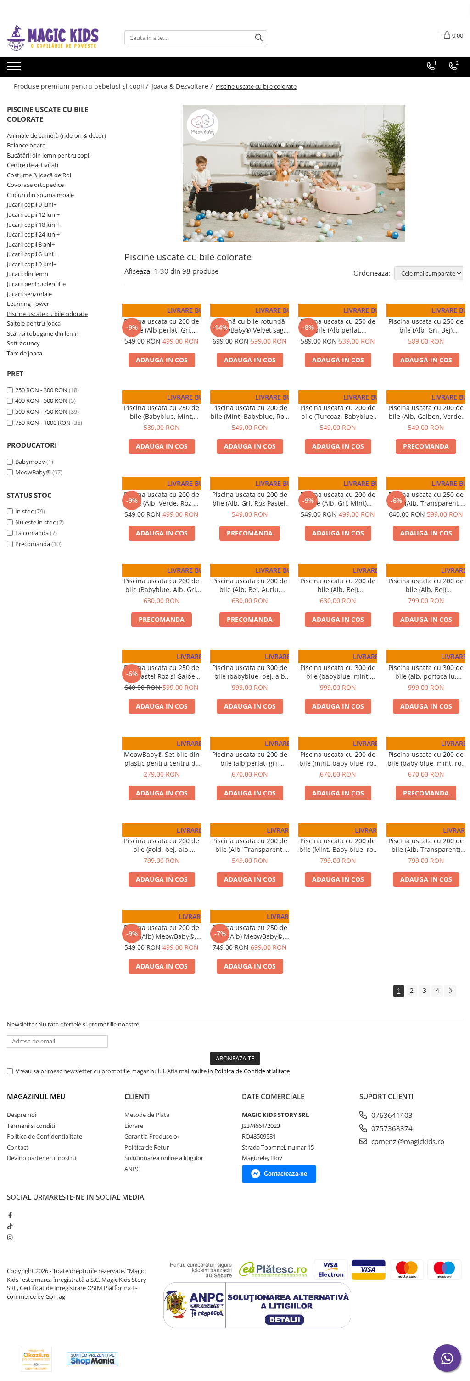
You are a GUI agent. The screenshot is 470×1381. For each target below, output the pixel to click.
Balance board (26, 145)
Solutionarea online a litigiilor (163, 1158)
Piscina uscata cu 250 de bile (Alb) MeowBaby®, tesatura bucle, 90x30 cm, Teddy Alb (249, 932)
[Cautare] (259, 37)
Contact (17, 1147)
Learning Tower (28, 303)
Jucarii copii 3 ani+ (31, 244)
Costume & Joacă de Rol (39, 175)
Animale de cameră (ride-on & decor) (56, 135)
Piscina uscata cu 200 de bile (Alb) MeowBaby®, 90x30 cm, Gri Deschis (161, 932)
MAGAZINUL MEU (36, 1096)
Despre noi (21, 1114)
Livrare (133, 1126)
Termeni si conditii (31, 1126)
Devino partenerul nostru (41, 1158)
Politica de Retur (146, 1147)
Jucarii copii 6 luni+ (31, 254)
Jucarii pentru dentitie (36, 284)
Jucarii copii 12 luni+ (33, 214)
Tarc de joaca (24, 353)
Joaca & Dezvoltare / (182, 86)
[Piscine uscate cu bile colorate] (293, 173)
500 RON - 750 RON (41, 411)
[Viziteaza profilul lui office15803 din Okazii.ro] (36, 1359)
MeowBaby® (33, 472)
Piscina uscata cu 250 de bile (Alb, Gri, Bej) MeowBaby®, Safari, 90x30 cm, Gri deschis (426, 325)
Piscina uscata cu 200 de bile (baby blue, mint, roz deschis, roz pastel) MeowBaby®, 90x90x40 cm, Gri (425, 758)
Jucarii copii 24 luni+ (33, 234)
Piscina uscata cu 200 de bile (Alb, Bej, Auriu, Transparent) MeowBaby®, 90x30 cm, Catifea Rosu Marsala (249, 585)
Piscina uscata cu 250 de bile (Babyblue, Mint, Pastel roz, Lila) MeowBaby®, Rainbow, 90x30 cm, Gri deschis (161, 412)
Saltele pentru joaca (34, 323)
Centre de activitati (32, 165)
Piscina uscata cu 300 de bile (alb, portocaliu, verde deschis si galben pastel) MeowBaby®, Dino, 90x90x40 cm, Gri (426, 672)
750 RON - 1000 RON (43, 422)
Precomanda (32, 544)
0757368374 (391, 1128)
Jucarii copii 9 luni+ (31, 264)
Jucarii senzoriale (29, 294)
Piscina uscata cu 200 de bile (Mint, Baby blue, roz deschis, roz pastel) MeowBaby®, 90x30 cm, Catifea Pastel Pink (337, 845)
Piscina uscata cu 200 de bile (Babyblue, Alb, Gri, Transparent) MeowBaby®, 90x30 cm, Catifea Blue (161, 585)
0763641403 (391, 1115)
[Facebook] (10, 1215)
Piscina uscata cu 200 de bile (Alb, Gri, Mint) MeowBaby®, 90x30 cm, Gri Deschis (337, 498)
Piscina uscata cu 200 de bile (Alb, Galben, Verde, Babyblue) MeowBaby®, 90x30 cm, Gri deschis (426, 412)
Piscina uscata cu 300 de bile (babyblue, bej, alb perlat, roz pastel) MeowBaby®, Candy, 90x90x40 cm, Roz (249, 672)
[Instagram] (10, 1237)
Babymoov (30, 461)
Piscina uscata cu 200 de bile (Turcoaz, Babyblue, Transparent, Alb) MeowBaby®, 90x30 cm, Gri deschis (337, 412)
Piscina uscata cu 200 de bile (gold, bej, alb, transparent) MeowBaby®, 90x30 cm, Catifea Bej (161, 845)
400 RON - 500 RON (41, 400)
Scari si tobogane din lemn (42, 333)
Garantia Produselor (151, 1136)
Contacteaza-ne (285, 1173)
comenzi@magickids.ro (406, 1141)
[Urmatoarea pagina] (450, 991)
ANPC (132, 1169)
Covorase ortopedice (35, 184)
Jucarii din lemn (27, 274)
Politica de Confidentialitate (252, 1071)
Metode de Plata (146, 1114)
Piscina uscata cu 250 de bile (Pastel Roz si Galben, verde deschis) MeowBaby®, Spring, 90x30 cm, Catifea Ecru (161, 672)
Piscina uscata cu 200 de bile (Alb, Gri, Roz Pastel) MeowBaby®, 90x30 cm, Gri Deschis (249, 498)
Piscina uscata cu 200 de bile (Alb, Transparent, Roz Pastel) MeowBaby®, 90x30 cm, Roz (250, 845)
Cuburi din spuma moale (40, 195)
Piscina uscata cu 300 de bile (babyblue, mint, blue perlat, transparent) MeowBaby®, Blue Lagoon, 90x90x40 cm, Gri (338, 672)
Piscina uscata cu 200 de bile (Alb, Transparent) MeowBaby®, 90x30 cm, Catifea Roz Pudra (426, 845)
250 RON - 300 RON (41, 390)
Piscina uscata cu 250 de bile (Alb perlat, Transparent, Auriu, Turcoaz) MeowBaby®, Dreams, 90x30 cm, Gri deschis (337, 325)
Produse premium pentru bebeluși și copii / (82, 86)
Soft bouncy (23, 343)
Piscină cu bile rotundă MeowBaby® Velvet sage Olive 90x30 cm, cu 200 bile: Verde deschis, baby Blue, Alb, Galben (249, 325)
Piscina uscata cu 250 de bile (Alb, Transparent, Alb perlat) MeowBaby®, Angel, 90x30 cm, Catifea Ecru (426, 498)
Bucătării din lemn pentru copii (48, 155)
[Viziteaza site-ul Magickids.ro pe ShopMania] (92, 1359)
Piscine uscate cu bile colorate (47, 314)
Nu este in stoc (35, 522)
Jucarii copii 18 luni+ (33, 224)
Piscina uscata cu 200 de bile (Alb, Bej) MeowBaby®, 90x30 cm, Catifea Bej (337, 585)
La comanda (32, 533)
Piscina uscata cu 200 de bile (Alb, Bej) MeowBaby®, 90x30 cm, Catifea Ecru (426, 585)
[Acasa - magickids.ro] (53, 38)
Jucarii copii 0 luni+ (31, 204)
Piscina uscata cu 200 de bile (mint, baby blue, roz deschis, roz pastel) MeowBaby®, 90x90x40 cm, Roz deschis (337, 758)
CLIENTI (137, 1096)
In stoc (24, 511)
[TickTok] (10, 1226)
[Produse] (15, 69)
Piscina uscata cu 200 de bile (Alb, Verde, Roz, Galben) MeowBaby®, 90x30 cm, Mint (161, 498)
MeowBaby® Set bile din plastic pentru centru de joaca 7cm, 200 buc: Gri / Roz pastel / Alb (162, 758)
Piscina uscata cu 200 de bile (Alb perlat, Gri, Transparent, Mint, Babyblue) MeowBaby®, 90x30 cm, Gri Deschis (161, 325)
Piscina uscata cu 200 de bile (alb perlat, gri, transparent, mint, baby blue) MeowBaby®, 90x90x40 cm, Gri (249, 758)
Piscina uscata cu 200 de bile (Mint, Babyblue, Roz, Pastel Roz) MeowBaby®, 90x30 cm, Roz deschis (250, 412)
